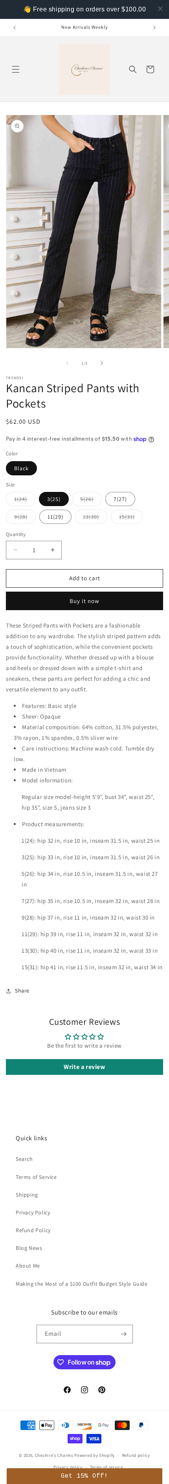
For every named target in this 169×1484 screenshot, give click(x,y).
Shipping (27, 1194)
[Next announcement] (154, 27)
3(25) (54, 499)
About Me (28, 1265)
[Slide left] (67, 363)
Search (24, 1158)
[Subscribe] (123, 1334)
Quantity (16, 534)
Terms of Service (36, 1176)
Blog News (29, 1247)
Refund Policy (33, 1230)
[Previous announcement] (14, 27)
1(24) (24, 500)
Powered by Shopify (94, 1455)
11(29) (55, 516)
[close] (160, 9)
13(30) (95, 518)
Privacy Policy (33, 1212)
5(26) (91, 500)
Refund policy (136, 1455)
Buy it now (84, 601)
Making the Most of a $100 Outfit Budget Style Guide (82, 1283)
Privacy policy (68, 1467)
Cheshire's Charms (54, 1455)
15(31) (131, 518)
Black (21, 468)
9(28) (25, 518)
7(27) (120, 499)
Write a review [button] (84, 1067)
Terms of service (106, 1467)
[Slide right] (101, 363)
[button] (15, 69)
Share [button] (22, 990)
